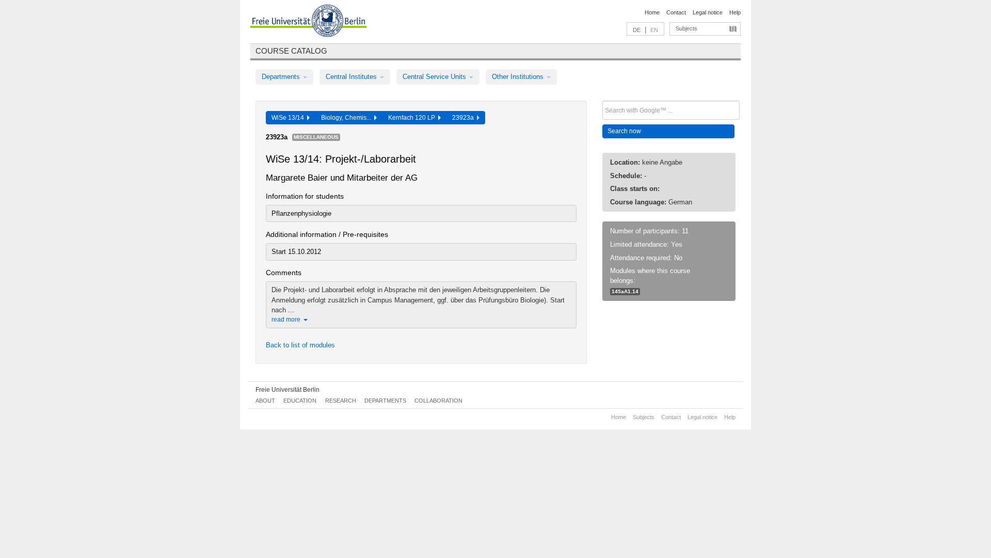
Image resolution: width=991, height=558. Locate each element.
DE (637, 30)
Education (299, 400)
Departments (282, 77)
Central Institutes (352, 77)
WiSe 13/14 (289, 118)
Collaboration (438, 400)
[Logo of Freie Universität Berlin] (308, 22)
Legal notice (708, 12)
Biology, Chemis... (347, 118)
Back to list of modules (300, 345)
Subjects (686, 28)
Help (735, 12)
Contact (676, 12)
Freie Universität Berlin (287, 389)
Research (340, 400)
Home (652, 12)
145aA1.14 (625, 291)
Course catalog (291, 50)
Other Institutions (519, 77)
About (265, 400)
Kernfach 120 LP (413, 118)
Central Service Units (435, 77)
